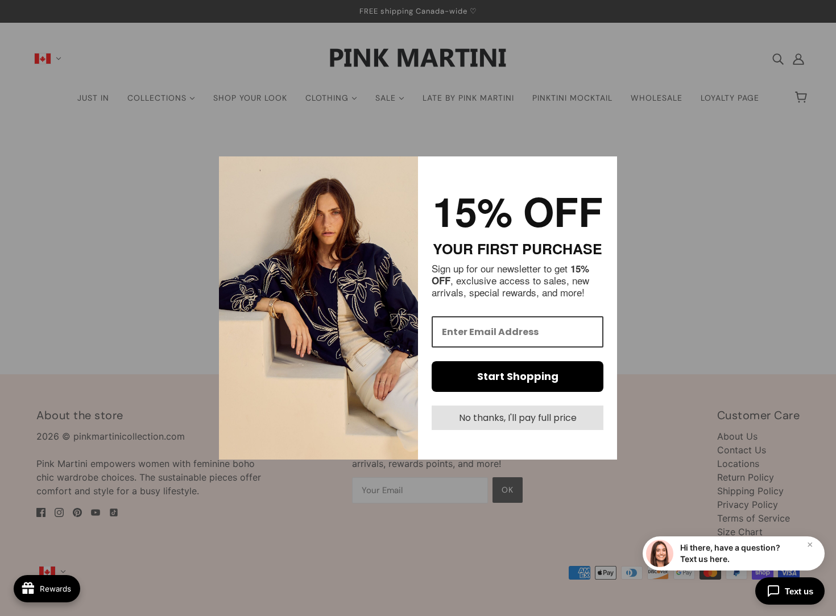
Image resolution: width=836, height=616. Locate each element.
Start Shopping (517, 376)
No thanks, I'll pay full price (518, 417)
